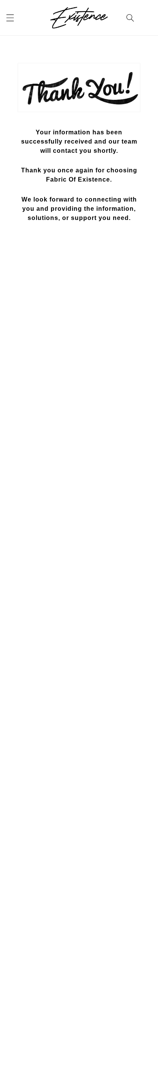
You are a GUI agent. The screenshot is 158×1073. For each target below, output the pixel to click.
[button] (10, 17)
